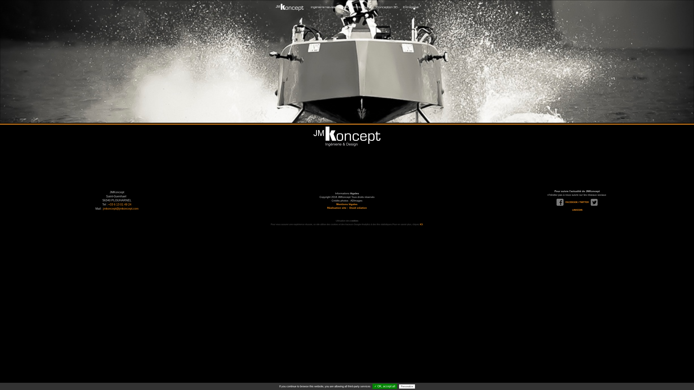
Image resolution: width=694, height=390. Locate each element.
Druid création (358, 207)
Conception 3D (387, 7)
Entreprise (410, 7)
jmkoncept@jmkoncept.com (120, 208)
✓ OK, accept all (384, 386)
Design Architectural (356, 7)
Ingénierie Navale (323, 7)
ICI (421, 224)
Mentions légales (346, 204)
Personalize (407, 386)
